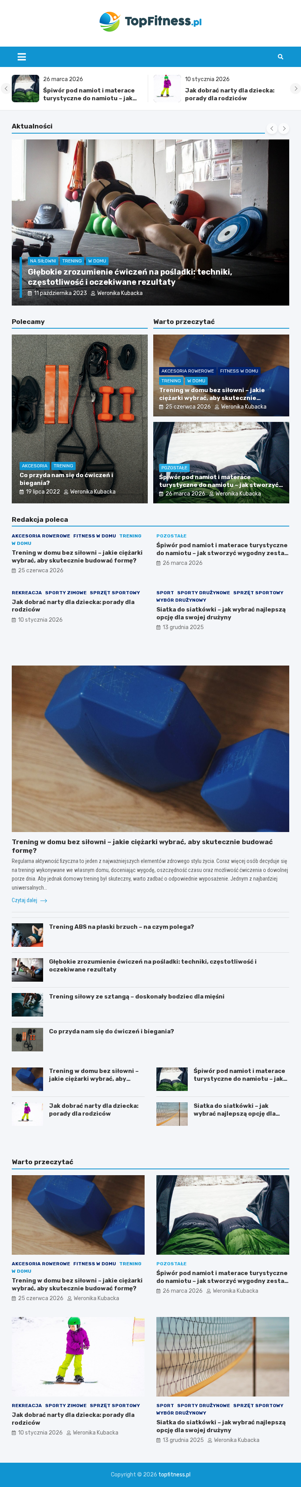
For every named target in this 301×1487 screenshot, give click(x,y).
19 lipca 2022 (43, 491)
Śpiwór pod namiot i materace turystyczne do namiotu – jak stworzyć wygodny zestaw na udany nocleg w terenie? (219, 489)
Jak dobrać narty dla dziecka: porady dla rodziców (88, 94)
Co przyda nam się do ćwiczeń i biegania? (111, 1031)
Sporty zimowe (66, 592)
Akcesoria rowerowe (187, 371)
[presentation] (6, 88)
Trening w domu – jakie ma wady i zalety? (119, 282)
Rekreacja (27, 592)
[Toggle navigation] (22, 57)
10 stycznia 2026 (40, 620)
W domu (76, 271)
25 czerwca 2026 (188, 406)
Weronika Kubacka (112, 293)
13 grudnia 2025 (183, 627)
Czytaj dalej (25, 900)
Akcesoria (34, 466)
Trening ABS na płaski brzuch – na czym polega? (121, 926)
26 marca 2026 (185, 493)
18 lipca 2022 (62, 293)
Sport (165, 592)
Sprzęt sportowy (115, 592)
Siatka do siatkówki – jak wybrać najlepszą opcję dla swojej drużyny (234, 98)
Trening (51, 271)
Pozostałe (174, 467)
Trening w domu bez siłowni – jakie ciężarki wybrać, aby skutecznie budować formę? (212, 398)
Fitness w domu (239, 371)
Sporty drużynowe (203, 592)
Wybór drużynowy (181, 600)
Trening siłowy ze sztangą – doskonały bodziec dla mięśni (137, 996)
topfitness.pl (174, 1474)
